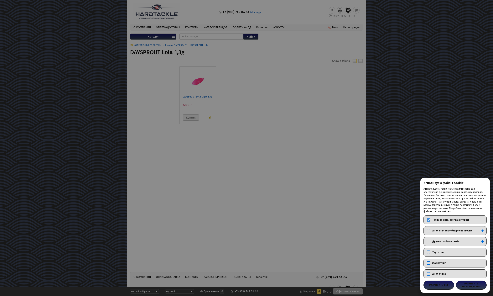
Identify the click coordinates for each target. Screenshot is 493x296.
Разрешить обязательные (471, 285)
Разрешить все (438, 285)
